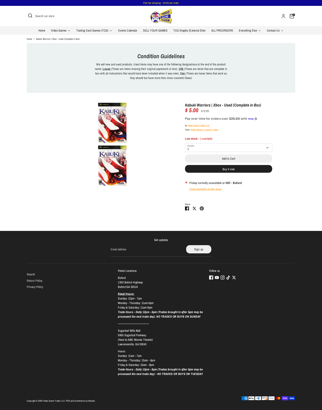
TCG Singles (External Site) (189, 30)
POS (68, 400)
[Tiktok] (228, 278)
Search (31, 274)
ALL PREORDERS (222, 30)
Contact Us (273, 30)
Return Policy (34, 281)
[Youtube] (217, 278)
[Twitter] (234, 278)
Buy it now (229, 169)
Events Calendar (127, 30)
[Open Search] (30, 15)
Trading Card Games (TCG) (92, 30)
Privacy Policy (35, 287)
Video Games (59, 30)
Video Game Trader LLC (198, 125)
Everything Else (248, 30)
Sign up (198, 249)
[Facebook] (211, 278)
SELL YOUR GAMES (155, 30)
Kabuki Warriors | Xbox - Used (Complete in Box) (58, 38)
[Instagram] (223, 278)
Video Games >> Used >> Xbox (204, 129)
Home (41, 30)
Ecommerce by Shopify (84, 400)
